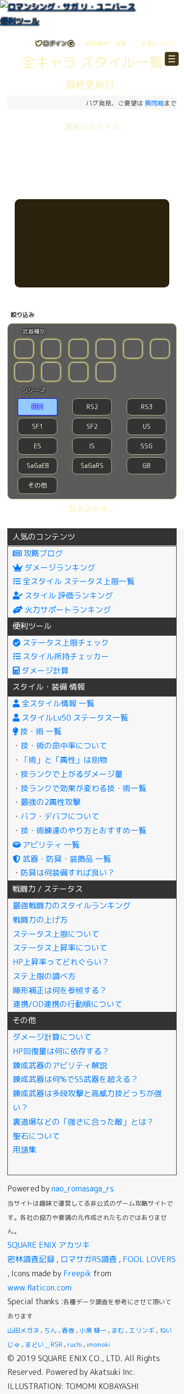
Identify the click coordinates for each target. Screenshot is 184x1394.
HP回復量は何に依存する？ (61, 1051)
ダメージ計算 (44, 670)
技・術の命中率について (64, 745)
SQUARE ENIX (31, 1244)
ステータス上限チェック (65, 642)
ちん (50, 1330)
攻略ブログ (42, 553)
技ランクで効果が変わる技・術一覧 (83, 788)
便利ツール (32, 625)
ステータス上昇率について (60, 947)
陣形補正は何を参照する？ (60, 990)
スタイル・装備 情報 (48, 686)
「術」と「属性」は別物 (64, 759)
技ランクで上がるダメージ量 (72, 774)
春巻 (68, 1330)
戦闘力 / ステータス (47, 888)
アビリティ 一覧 (50, 844)
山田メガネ (23, 1330)
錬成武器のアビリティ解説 (60, 1065)
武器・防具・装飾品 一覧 (66, 858)
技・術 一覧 (39, 731)
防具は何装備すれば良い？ (68, 872)
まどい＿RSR (43, 1344)
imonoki (98, 1344)
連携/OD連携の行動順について (67, 1004)
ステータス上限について (56, 934)
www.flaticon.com (39, 1287)
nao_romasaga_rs (83, 1188)
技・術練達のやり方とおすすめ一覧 (83, 830)
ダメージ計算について (52, 1037)
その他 (24, 1020)
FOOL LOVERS (149, 1259)
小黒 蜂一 (92, 1330)
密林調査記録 (30, 1259)
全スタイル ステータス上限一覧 (77, 581)
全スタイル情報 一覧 (57, 703)
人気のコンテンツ (43, 536)
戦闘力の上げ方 (40, 919)
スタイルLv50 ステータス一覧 (74, 717)
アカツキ (74, 1244)
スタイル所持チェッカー (65, 656)
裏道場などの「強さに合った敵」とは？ (83, 1121)
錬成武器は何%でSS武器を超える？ (75, 1079)
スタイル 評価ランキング (68, 595)
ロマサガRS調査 (88, 1259)
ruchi (74, 1344)
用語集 (24, 1149)
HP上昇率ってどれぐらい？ (61, 961)
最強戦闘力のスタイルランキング (72, 905)
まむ (117, 1330)
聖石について (36, 1136)
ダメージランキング (59, 567)
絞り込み (22, 314)
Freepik (77, 1273)
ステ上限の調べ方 (44, 976)
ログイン (55, 43)
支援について (158, 43)
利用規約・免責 (106, 43)
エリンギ (142, 1330)
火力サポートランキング (67, 609)
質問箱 (154, 103)
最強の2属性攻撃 (50, 802)
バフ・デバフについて (60, 816)
